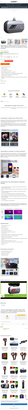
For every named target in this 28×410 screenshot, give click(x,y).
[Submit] (26, 7)
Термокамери (17, 9)
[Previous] (2, 25)
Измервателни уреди (13, 9)
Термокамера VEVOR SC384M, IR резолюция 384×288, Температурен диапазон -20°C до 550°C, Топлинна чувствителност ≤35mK (23, 362)
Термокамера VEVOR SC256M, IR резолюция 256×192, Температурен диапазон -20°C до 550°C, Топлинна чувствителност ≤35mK (14, 362)
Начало (9, 9)
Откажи (14, 406)
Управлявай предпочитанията (14, 408)
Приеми (14, 404)
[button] (26, 1)
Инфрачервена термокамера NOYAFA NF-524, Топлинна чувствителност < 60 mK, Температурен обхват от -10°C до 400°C (4, 376)
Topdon (4, 83)
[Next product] (13, 10)
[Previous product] (14, 10)
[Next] (26, 25)
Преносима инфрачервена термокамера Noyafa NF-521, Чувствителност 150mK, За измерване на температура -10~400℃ (4, 348)
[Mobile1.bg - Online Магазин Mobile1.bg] (14, 1)
